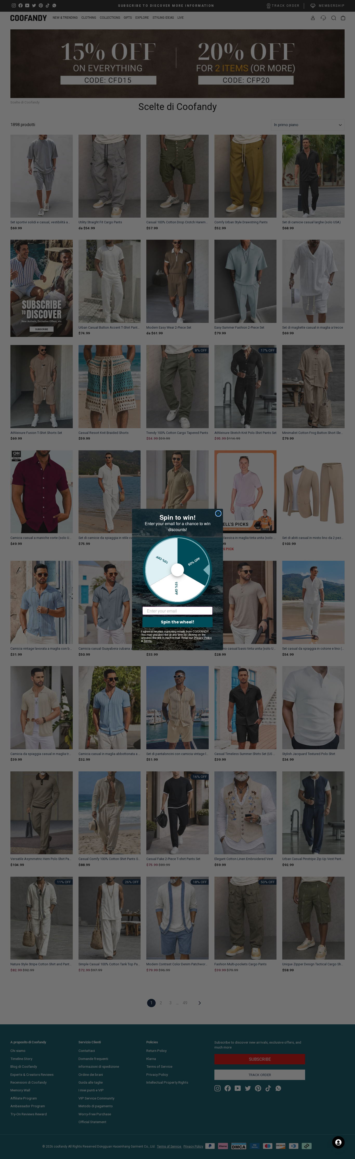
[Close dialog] (218, 513)
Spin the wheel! (177, 622)
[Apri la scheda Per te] (338, 1142)
